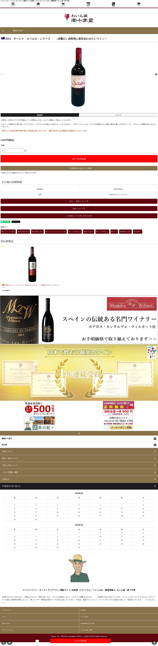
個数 (3, 145)
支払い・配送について (78, 201)
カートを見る (84, 616)
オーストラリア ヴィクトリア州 (57, 231)
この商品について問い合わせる (78, 216)
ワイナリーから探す (9, 231)
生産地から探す (38, 231)
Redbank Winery (24, 231)
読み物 (4, 445)
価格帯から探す (126, 231)
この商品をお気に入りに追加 (80, 168)
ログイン (4, 616)
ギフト (115, 231)
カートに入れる (79, 159)
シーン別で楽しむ (76, 231)
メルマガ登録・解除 (86, 630)
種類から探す (7, 438)
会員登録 (83, 610)
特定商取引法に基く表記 (88, 623)
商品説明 (40, 115)
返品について (78, 209)
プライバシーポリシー (8, 630)
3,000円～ (138, 231)
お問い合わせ (5, 623)
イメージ (118, 115)
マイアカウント (6, 610)
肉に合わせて (89, 231)
